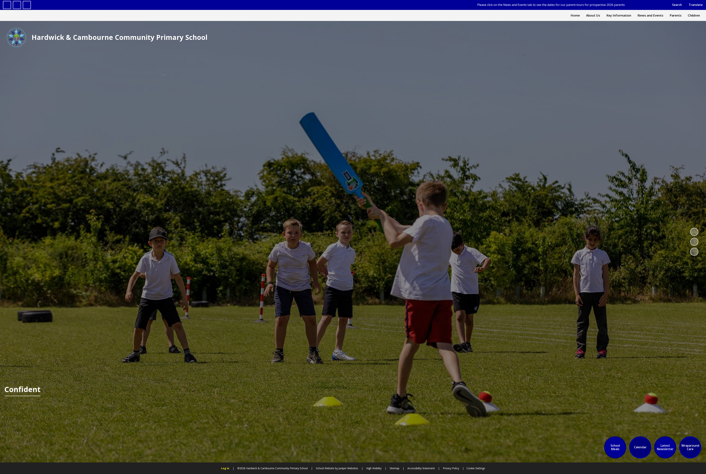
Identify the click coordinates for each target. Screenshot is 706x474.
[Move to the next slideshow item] (694, 252)
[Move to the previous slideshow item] (694, 242)
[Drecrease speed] (17, 5)
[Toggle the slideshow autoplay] (694, 232)
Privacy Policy (451, 468)
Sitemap (394, 468)
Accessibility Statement (421, 468)
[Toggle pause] (7, 5)
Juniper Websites (348, 468)
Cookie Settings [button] (475, 468)
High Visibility (373, 468)
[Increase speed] (27, 5)
